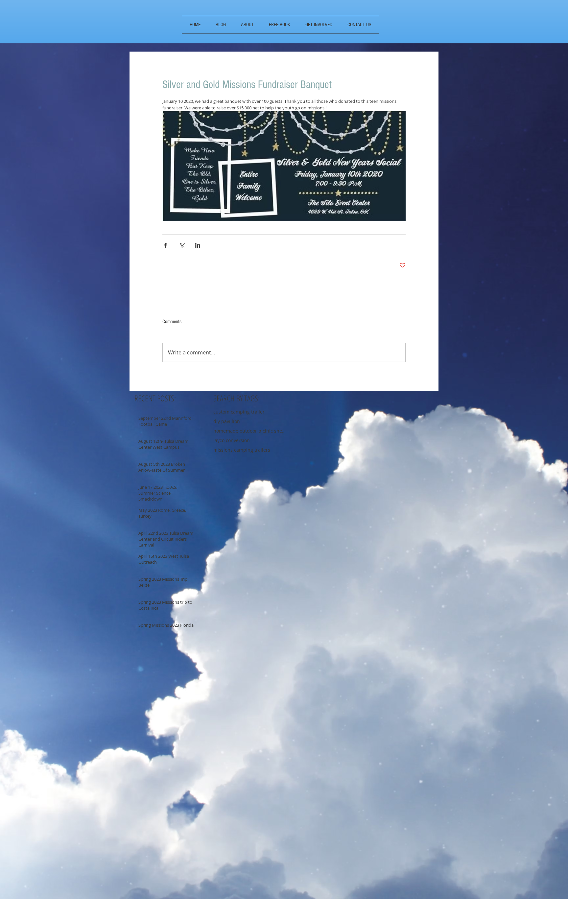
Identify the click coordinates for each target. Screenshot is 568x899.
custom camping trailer (239, 412)
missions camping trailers (241, 450)
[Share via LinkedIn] (198, 245)
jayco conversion (231, 440)
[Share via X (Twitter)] (181, 245)
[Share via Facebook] (165, 245)
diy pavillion (226, 421)
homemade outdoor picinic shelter (249, 431)
